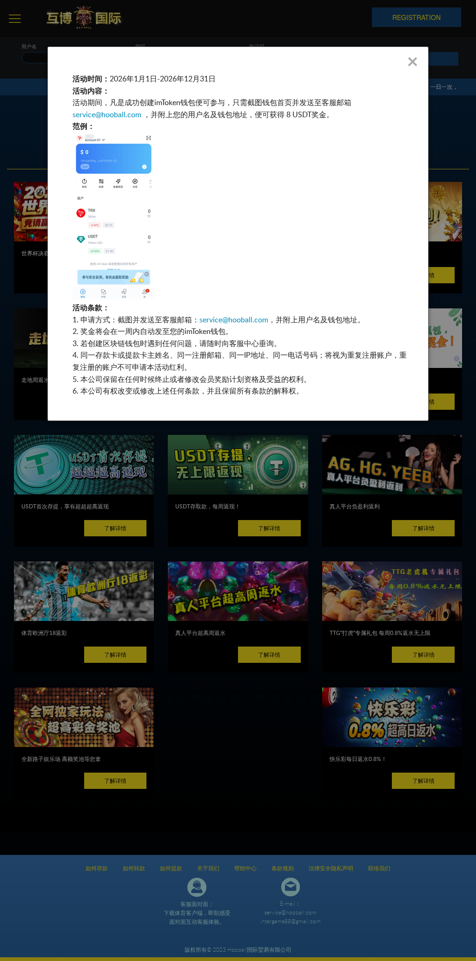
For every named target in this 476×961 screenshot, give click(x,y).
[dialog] (237, 234)
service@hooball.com (107, 114)
